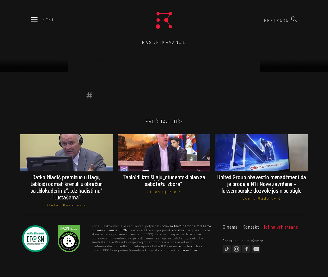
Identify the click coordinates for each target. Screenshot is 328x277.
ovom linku (186, 246)
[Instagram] (236, 249)
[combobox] (263, 20)
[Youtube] (256, 249)
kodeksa (178, 230)
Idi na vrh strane (281, 227)
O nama (230, 227)
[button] (294, 19)
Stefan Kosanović (66, 205)
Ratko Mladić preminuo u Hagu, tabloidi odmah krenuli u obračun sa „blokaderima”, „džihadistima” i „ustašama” (66, 187)
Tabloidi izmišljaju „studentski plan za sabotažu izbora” (164, 180)
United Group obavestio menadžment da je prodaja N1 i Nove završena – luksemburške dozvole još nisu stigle (261, 184)
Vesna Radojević (262, 198)
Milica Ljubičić (164, 192)
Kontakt (251, 227)
